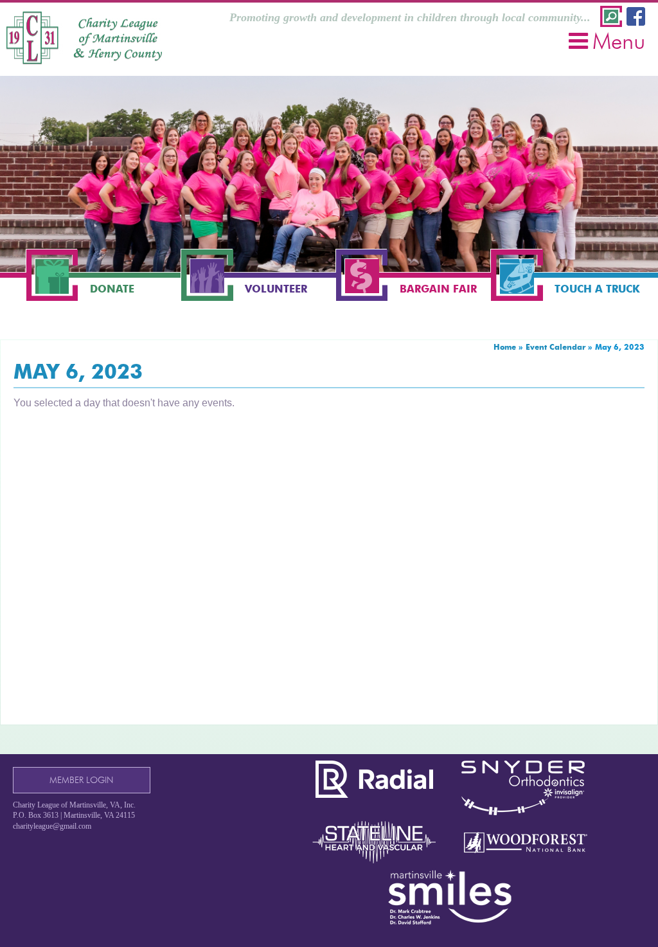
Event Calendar (555, 347)
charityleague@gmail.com (52, 826)
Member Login (81, 780)
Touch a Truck (597, 289)
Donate (112, 289)
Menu (618, 41)
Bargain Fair (438, 289)
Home (505, 347)
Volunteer (276, 289)
